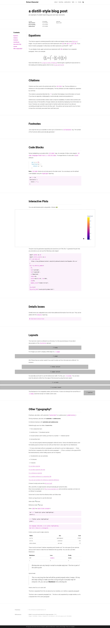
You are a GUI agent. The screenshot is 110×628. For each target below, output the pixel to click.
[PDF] (55, 614)
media (79, 2)
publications (67, 2)
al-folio (51, 626)
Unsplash (73, 626)
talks (73, 2)
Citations (15, 37)
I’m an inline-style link (34, 466)
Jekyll (47, 626)
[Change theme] (83, 2)
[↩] (45, 609)
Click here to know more (37, 319)
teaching (61, 2)
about (55, 2)
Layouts (15, 46)
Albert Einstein (32, 22)
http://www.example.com (51, 489)
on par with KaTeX (59, 65)
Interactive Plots (17, 44)
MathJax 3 (75, 41)
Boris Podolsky (32, 24)
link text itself (48, 483)
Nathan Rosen (32, 26)
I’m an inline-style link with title (37, 469)
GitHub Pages (62, 626)
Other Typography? (17, 48)
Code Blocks (16, 42)
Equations (15, 35)
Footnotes (15, 40)
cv (76, 2)
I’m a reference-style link (35, 473)
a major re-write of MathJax (49, 62)
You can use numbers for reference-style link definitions (44, 480)
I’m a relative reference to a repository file (40, 476)
